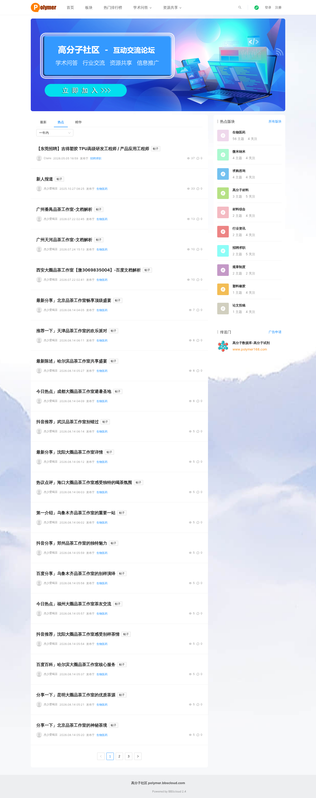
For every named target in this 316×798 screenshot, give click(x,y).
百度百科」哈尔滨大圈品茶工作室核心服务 (75, 664)
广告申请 (275, 332)
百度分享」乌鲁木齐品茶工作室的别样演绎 (75, 573)
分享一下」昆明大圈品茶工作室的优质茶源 (75, 694)
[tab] (43, 122)
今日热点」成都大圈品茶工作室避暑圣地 (73, 391)
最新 (43, 122)
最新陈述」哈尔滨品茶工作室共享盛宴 (71, 361)
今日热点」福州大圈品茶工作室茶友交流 (73, 603)
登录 (268, 7)
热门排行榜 (113, 7)
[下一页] (138, 756)
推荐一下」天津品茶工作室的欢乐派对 (71, 330)
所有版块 (275, 121)
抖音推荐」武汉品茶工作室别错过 (67, 421)
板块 (89, 7)
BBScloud (174, 791)
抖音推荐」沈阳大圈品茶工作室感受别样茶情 (78, 634)
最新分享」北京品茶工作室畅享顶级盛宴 (73, 300)
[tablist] (119, 122)
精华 (78, 122)
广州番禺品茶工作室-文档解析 (64, 209)
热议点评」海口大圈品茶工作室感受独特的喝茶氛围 (84, 482)
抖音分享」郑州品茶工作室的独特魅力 (71, 543)
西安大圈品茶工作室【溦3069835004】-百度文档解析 (88, 270)
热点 (61, 122)
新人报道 (44, 179)
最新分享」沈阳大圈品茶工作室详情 (69, 452)
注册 (278, 7)
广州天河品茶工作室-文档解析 (64, 239)
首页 (70, 7)
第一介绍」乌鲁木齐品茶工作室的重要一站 (75, 512)
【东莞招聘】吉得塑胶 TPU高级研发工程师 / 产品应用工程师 (92, 148)
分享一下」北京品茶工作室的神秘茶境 (71, 725)
